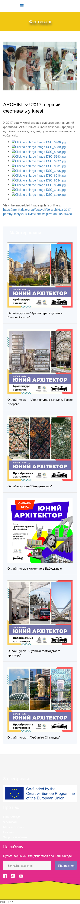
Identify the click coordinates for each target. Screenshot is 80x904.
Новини (8, 832)
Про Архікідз (11, 816)
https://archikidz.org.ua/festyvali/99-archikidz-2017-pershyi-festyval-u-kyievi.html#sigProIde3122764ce (37, 211)
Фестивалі (10, 822)
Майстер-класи (13, 827)
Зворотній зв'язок (15, 837)
